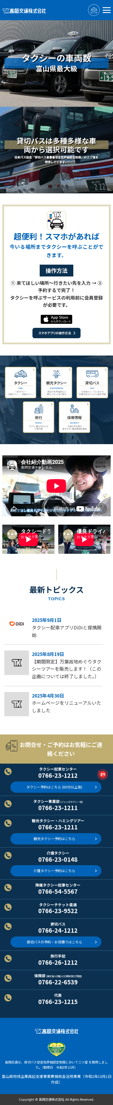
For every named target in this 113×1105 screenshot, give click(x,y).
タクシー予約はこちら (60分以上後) (54, 787)
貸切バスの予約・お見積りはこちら (54, 942)
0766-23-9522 (58, 910)
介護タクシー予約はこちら (54, 870)
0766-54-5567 (58, 891)
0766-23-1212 (58, 775)
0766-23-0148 (58, 859)
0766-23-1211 (58, 807)
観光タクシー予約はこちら (54, 838)
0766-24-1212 (58, 930)
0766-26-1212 (58, 962)
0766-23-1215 (58, 1001)
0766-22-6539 (58, 981)
